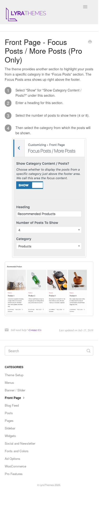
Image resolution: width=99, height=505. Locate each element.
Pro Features (14, 473)
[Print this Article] (90, 42)
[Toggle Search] (88, 351)
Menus (9, 382)
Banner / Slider (15, 390)
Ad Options (12, 458)
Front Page (13, 397)
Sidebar (10, 428)
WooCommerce (15, 466)
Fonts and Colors (17, 451)
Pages (9, 420)
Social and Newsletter (20, 443)
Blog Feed (12, 405)
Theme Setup (14, 375)
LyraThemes (47, 485)
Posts (9, 413)
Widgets (10, 435)
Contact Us (35, 330)
